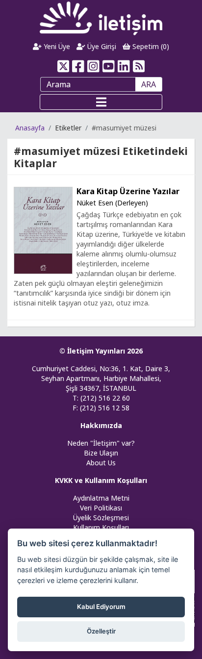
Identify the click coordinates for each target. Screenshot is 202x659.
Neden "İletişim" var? (101, 443)
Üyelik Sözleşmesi (101, 517)
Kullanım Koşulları (101, 527)
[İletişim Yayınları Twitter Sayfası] (63, 66)
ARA (148, 84)
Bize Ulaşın (101, 452)
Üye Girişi (100, 46)
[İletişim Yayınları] (101, 18)
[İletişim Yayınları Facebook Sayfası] (78, 66)
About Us (101, 462)
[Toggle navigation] (101, 102)
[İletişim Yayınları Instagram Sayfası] (93, 66)
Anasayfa (30, 127)
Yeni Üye (56, 46)
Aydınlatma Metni (101, 498)
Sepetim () (149, 46)
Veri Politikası (101, 507)
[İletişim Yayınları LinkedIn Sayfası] (123, 66)
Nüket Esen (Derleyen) (112, 202)
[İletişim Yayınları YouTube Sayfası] (108, 66)
